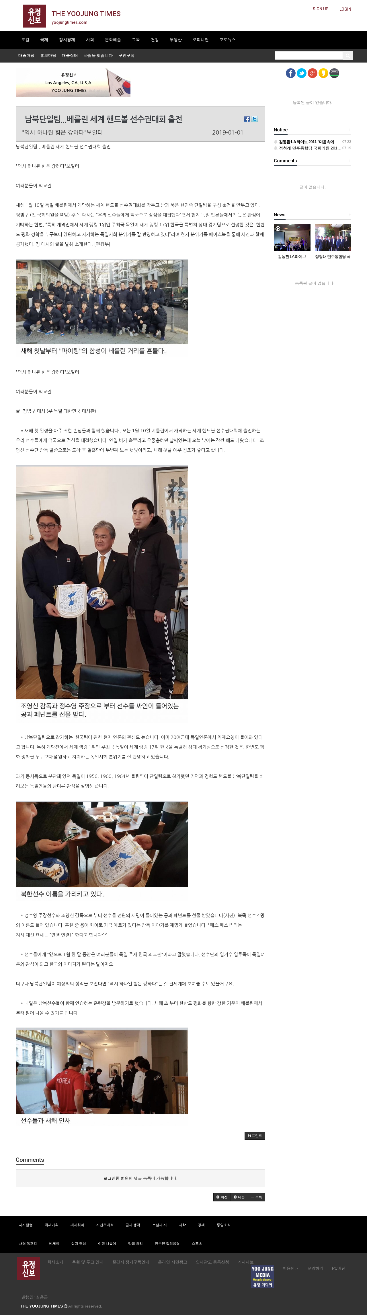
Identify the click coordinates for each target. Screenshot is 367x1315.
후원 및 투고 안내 (88, 1262)
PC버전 (338, 1268)
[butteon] (345, 9)
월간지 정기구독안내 (130, 1262)
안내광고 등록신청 (212, 1262)
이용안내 (291, 1268)
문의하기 (315, 1268)
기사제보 (246, 1262)
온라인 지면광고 (172, 1262)
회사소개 (55, 1262)
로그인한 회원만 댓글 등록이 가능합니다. (140, 1178)
